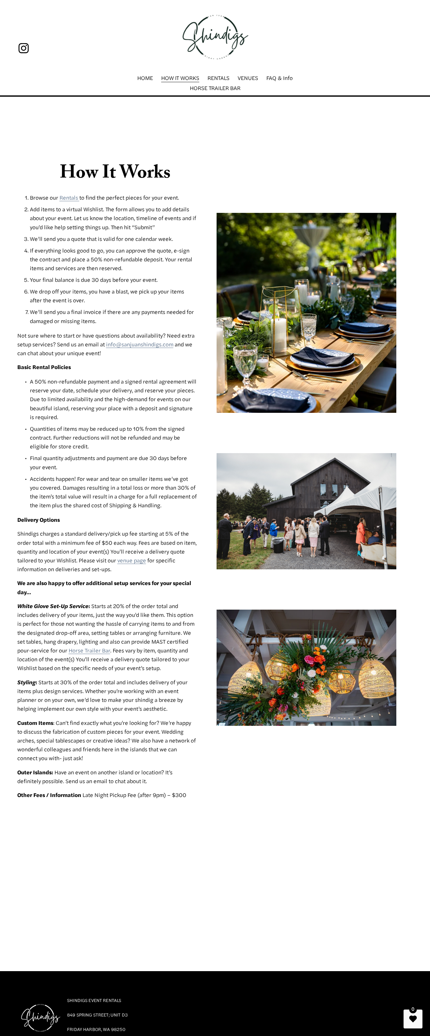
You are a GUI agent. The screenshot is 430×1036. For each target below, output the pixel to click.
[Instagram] (23, 48)
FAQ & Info (279, 78)
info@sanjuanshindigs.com (139, 344)
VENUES (248, 78)
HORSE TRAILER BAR (215, 88)
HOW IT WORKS (180, 78)
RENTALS (218, 78)
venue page (131, 560)
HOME (145, 78)
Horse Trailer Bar (89, 650)
